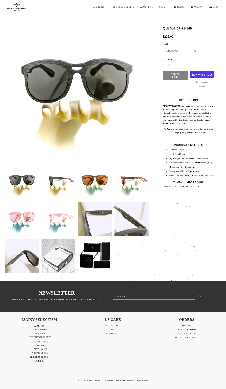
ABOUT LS (39, 326)
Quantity (167, 59)
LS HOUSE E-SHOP (39, 341)
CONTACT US (112, 333)
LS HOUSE (40, 345)
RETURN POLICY (186, 333)
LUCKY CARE (113, 325)
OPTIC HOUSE (40, 349)
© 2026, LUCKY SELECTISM (87, 381)
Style (165, 44)
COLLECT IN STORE (187, 329)
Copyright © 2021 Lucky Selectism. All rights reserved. (127, 381)
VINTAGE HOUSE (40, 353)
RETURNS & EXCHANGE (187, 337)
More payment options (202, 84)
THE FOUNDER (40, 330)
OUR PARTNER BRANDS (40, 337)
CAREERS (39, 361)
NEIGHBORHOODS (39, 357)
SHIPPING (186, 325)
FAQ (113, 329)
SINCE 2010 (40, 333)
